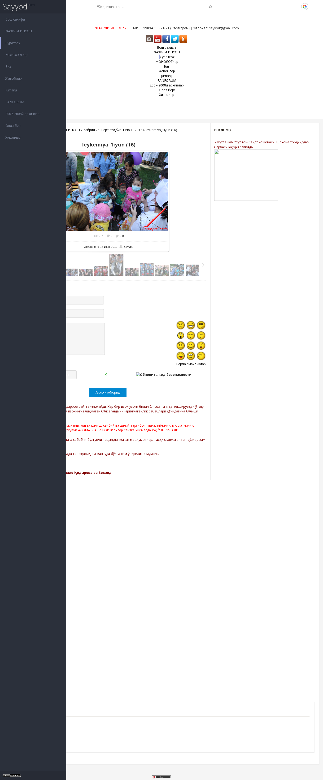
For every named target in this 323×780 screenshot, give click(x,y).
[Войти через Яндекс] (296, 6)
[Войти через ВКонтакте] (280, 6)
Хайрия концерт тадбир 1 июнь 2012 (112, 130)
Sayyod (14, 6)
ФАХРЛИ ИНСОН (66, 130)
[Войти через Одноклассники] (312, 6)
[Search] (210, 6)
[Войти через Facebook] (288, 6)
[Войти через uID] (272, 6)
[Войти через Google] (304, 6)
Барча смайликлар (191, 364)
